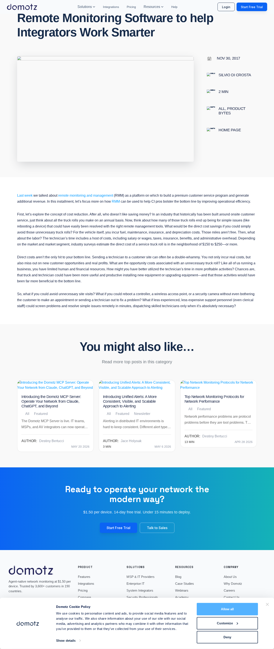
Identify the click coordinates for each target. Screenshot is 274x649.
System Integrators (140, 590)
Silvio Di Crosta (235, 75)
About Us (230, 577)
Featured (41, 414)
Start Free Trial (252, 7)
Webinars (181, 590)
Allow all (227, 609)
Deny (227, 637)
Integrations (111, 7)
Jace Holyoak (131, 441)
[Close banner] (267, 604)
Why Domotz (233, 583)
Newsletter (142, 414)
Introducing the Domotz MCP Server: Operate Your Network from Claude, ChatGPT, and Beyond (51, 401)
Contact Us (232, 597)
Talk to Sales (157, 528)
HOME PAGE (230, 130)
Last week (25, 195)
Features (84, 577)
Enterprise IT (135, 583)
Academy (182, 597)
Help (174, 7)
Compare (84, 597)
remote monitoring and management (85, 195)
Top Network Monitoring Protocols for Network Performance (214, 399)
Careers (229, 590)
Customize (225, 623)
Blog (178, 577)
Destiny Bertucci (51, 441)
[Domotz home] (22, 7)
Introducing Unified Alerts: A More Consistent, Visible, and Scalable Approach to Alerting (130, 401)
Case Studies (184, 583)
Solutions (84, 7)
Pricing (131, 7)
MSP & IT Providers (141, 577)
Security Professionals (142, 597)
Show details (66, 640)
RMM (116, 201)
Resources (152, 7)
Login (226, 7)
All (222, 108)
